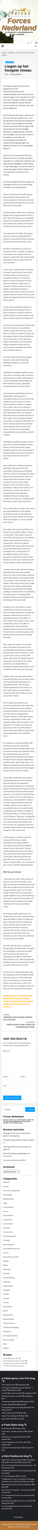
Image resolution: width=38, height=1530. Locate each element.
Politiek (6, 1294)
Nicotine (6, 1273)
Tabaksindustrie (9, 1323)
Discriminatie (8, 1215)
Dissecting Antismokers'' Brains (14, 1361)
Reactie (6, 1051)
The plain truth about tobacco (13, 1366)
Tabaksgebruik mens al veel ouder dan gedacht (17, 1148)
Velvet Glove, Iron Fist (10, 1358)
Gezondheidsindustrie (11, 1248)
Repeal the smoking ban (10, 1416)
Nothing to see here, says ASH (12, 1396)
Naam (5, 1076)
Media (5, 1265)
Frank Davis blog (14, 1424)
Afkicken (6, 1182)
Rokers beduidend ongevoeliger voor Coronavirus (16, 1154)
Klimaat (6, 1261)
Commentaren (8, 1207)
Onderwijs (6, 1282)
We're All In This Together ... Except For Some (17, 1490)
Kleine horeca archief (10, 1257)
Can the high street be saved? (12, 1393)
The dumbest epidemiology (11, 1401)
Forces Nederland (19, 24)
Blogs (5, 1203)
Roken (5, 1311)
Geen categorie (8, 1244)
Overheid (9, 62)
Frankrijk (6, 1240)
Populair (6, 1298)
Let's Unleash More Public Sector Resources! (17, 1495)
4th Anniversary (7, 1428)
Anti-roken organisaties (11, 1190)
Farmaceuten (8, 1224)
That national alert (8, 1385)
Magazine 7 (12, 1527)
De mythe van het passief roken (14, 1363)
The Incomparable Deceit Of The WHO (15, 1506)
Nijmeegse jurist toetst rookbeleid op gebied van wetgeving (17, 1134)
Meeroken (7, 1269)
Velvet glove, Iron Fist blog (19, 1378)
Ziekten (6, 1348)
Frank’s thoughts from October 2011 (14, 1442)
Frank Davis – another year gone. (13, 1431)
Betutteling (7, 1195)
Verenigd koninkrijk (10, 1336)
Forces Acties (8, 1232)
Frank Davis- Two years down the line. (14, 1437)
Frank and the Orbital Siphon (12, 1448)
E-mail (23, 1076)
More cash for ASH (8, 1419)
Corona (5, 1211)
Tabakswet (7, 1331)
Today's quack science (9, 1413)
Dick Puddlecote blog (16, 1456)
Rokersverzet (8, 1315)
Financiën (6, 1228)
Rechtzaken (7, 1306)
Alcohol (6, 1186)
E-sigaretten (7, 1220)
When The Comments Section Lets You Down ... (18, 1465)
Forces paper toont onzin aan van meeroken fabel (20, 1024)
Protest (6, 1302)
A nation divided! (7, 1404)
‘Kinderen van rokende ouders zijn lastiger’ (17, 1017)
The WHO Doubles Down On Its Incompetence (17, 1471)
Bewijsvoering (8, 1199)
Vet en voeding (8, 1340)
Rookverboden (8, 1319)
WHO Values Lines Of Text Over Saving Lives (16, 1484)
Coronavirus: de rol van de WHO (14, 1160)
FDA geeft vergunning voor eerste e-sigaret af (18, 1141)
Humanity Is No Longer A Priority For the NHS (17, 1501)
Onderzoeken (8, 1286)
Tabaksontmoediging (11, 1327)
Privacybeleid (18, 1517)
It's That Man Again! (9, 1476)
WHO (5, 1344)
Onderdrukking (8, 1278)
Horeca (5, 1253)
